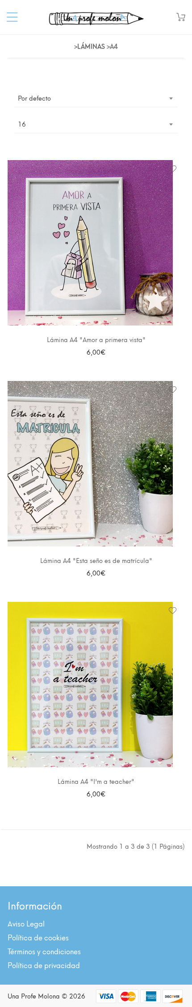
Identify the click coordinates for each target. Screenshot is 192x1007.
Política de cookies (38, 937)
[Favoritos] (172, 169)
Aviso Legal (26, 923)
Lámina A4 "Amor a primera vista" (96, 339)
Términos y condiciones (44, 950)
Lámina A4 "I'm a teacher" (96, 781)
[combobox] (96, 98)
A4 (114, 46)
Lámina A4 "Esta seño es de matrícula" (96, 560)
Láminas (91, 46)
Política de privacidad (44, 964)
